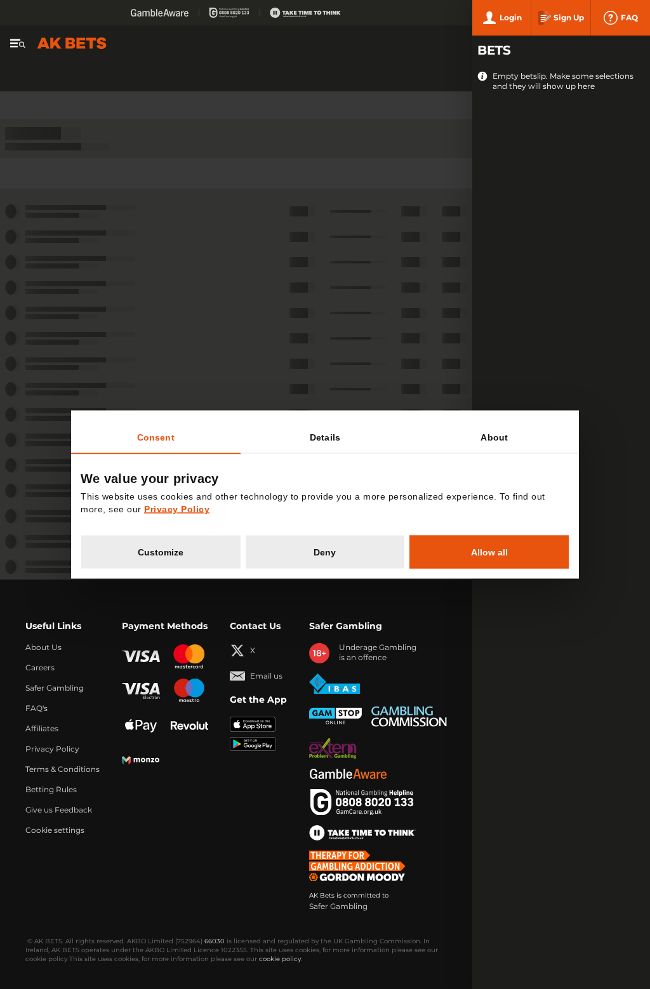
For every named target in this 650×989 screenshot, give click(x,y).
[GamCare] (229, 13)
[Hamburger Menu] (18, 43)
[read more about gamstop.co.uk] (335, 716)
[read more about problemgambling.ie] (333, 748)
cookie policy (280, 959)
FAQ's (36, 708)
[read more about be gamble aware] (348, 774)
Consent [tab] (156, 437)
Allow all (489, 552)
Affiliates (41, 729)
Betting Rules (51, 789)
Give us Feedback (58, 810)
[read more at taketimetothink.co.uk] (362, 832)
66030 (214, 941)
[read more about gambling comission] (409, 716)
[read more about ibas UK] (334, 684)
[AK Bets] (72, 43)
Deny (325, 552)
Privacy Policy (52, 749)
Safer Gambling (54, 688)
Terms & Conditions (62, 769)
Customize (160, 552)
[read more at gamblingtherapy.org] (361, 866)
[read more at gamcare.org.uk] (362, 802)
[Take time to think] (306, 13)
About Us (43, 647)
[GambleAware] (160, 13)
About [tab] (494, 437)
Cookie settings (54, 830)
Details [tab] (325, 437)
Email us (266, 676)
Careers (40, 668)
